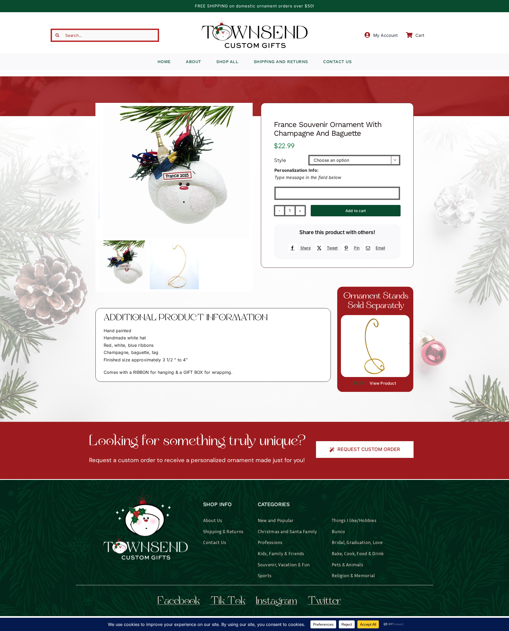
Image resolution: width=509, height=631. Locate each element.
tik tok (227, 601)
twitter (324, 601)
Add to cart (355, 210)
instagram (276, 601)
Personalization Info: (296, 170)
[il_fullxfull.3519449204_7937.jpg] (375, 317)
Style (280, 160)
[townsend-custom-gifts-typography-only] (254, 19)
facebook (178, 601)
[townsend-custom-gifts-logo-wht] (145, 491)
